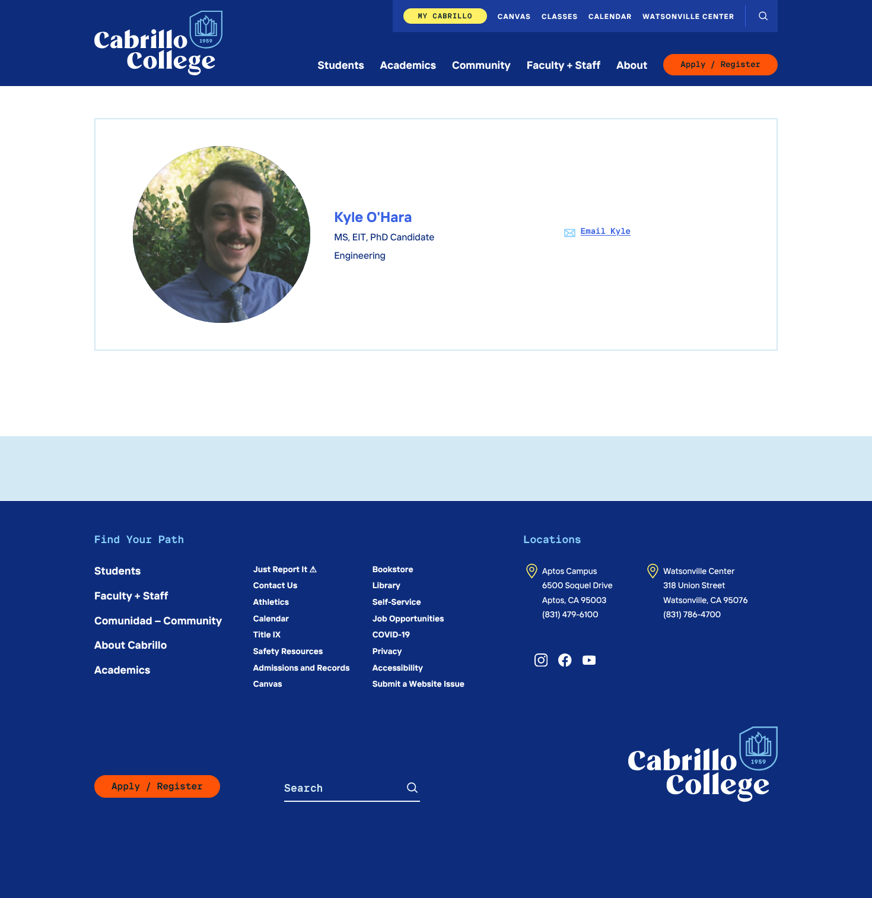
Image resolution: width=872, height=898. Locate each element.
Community (481, 64)
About (631, 64)
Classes (560, 16)
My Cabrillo (445, 15)
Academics (408, 64)
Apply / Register (720, 64)
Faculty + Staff (564, 64)
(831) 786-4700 (692, 613)
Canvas (514, 16)
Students (341, 64)
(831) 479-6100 (570, 613)
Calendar (610, 16)
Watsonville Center (688, 16)
